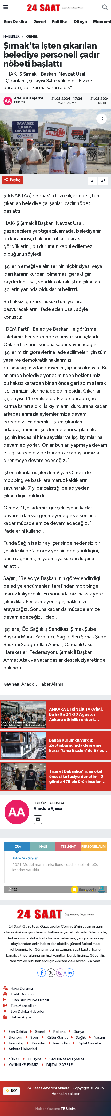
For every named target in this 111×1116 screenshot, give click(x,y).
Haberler (11, 36)
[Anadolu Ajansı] (16, 812)
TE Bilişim (68, 1109)
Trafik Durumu (22, 994)
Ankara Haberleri (23, 1049)
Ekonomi (102, 22)
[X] (51, 972)
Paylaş (15, 180)
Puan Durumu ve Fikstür (30, 1000)
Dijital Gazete (89, 1043)
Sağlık (81, 1038)
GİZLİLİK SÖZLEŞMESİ (66, 1059)
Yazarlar (38, 1043)
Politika (59, 22)
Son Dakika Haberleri (28, 1011)
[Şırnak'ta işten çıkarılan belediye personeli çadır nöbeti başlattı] (55, 141)
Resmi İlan (61, 1043)
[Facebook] (41, 972)
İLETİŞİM (34, 1059)
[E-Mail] (38, 819)
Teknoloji (16, 1043)
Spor (34, 1038)
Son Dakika (15, 22)
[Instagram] (60, 972)
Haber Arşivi (21, 1017)
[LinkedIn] (69, 972)
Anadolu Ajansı (48, 808)
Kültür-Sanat (57, 1038)
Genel (39, 22)
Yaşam (99, 1038)
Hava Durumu (22, 988)
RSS (13, 1091)
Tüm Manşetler (23, 1006)
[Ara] (105, 7)
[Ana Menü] (5, 7)
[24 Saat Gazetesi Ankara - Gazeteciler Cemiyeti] (55, 7)
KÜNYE (14, 1059)
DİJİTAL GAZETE (59, 1065)
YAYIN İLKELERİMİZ (23, 1065)
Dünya (80, 22)
